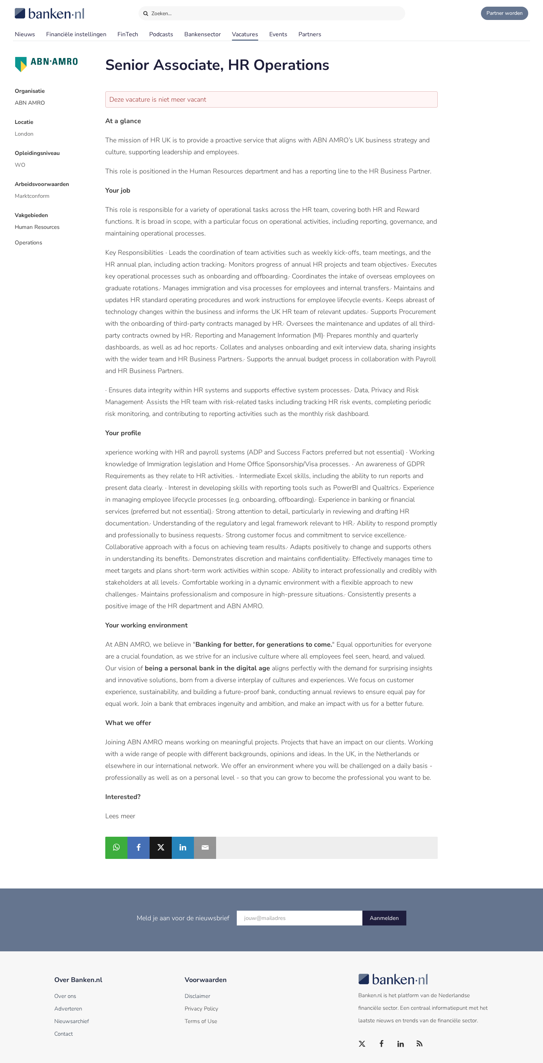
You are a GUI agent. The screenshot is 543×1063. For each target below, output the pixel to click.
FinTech (127, 34)
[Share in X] (161, 848)
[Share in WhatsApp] (116, 848)
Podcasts (161, 34)
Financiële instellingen (76, 34)
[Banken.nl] (31, 8)
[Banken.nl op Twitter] (362, 1044)
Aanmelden (384, 918)
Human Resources (37, 227)
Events (278, 34)
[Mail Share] (205, 848)
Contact (63, 1033)
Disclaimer (197, 996)
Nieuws (25, 34)
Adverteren (68, 1008)
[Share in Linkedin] (183, 848)
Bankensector (202, 34)
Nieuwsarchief (71, 1021)
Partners (309, 34)
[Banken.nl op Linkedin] (401, 1044)
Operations (28, 242)
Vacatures (245, 34)
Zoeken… (161, 13)
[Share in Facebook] (138, 848)
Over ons (65, 996)
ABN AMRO (30, 102)
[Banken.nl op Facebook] (382, 1044)
